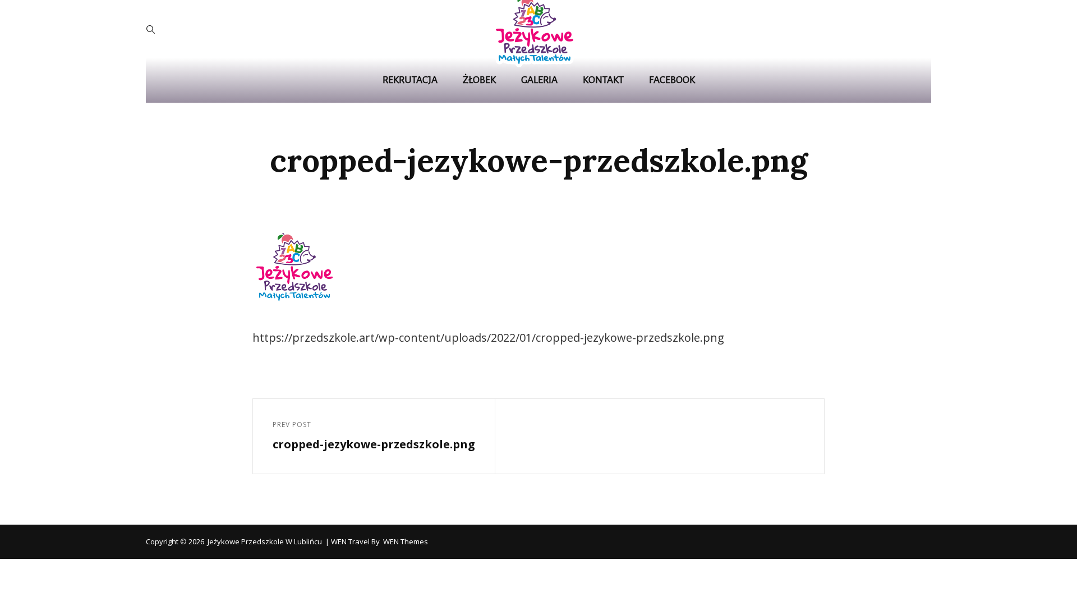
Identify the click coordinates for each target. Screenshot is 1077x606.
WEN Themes (405, 541)
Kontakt (603, 80)
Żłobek (479, 80)
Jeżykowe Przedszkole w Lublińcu (265, 541)
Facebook (672, 80)
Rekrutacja (410, 80)
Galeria (539, 80)
